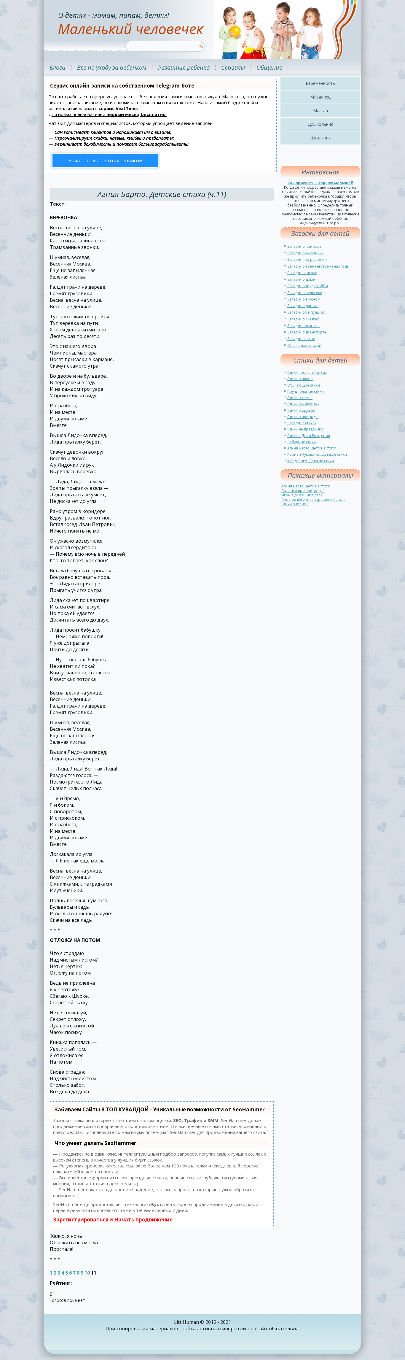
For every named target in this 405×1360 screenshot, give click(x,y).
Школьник (320, 138)
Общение (269, 67)
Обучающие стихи (303, 385)
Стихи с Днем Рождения (308, 435)
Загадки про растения (307, 259)
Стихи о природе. (302, 416)
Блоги (58, 67)
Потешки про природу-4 (302, 490)
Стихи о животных (303, 403)
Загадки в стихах (301, 422)
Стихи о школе (300, 378)
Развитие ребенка (184, 67)
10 (87, 1273)
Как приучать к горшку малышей (320, 182)
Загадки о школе (302, 272)
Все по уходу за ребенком (111, 67)
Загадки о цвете (301, 338)
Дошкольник (320, 124)
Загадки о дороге (302, 305)
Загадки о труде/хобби (307, 285)
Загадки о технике (303, 325)
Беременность (320, 83)
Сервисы (233, 67)
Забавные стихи (301, 441)
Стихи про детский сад (307, 372)
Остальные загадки (304, 345)
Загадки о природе (304, 246)
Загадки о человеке (304, 292)
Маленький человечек (130, 28)
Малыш (320, 110)
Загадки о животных (305, 252)
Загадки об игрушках (306, 312)
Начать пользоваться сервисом (105, 160)
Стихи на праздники (305, 429)
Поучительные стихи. (306, 391)
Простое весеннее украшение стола (313, 499)
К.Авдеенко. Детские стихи (310, 460)
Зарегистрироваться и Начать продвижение (113, 1219)
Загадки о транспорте (306, 332)
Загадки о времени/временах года (318, 266)
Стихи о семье (299, 397)
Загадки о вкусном (303, 299)
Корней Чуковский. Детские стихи (317, 454)
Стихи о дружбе (301, 410)
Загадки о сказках (303, 319)
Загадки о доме (301, 279)
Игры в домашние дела (302, 495)
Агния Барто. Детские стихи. (312, 448)
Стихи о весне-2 (295, 503)
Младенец (320, 97)
